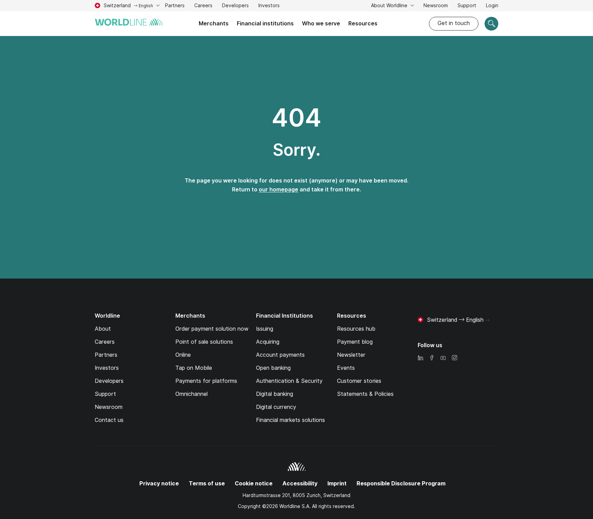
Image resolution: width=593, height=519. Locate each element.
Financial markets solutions (290, 420)
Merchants (214, 23)
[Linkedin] (420, 358)
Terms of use (207, 483)
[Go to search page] (491, 24)
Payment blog (355, 342)
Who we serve (321, 23)
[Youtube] (443, 358)
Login (492, 5)
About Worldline (390, 5)
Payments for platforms (206, 381)
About (103, 329)
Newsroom (435, 5)
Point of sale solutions (204, 342)
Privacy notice (159, 483)
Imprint (337, 483)
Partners (175, 5)
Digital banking (274, 394)
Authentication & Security (289, 381)
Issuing (264, 329)
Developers (235, 5)
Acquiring (267, 342)
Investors (269, 6)
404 (296, 118)
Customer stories (359, 381)
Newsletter (351, 355)
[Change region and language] (487, 320)
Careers (203, 6)
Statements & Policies (365, 394)
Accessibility (299, 483)
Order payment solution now (211, 329)
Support (466, 6)
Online (183, 355)
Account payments (280, 355)
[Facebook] (431, 358)
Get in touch (454, 23)
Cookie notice (253, 483)
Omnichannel (191, 394)
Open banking (273, 368)
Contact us (109, 420)
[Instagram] (454, 358)
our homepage (278, 189)
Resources (362, 23)
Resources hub (356, 329)
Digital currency (276, 407)
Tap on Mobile (193, 368)
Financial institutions (265, 23)
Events (346, 368)
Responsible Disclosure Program (401, 483)
